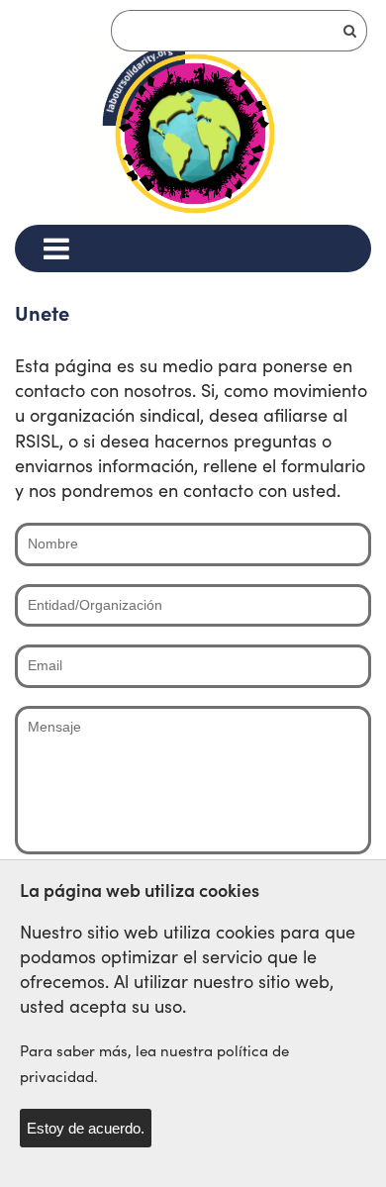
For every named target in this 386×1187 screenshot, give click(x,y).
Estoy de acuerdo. (86, 1128)
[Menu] (56, 248)
